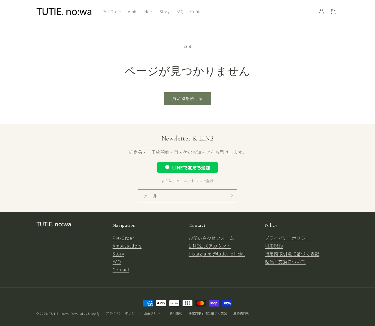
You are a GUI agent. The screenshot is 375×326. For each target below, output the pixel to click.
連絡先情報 (241, 313)
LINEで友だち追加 (191, 167)
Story (118, 253)
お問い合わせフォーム (211, 238)
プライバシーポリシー (287, 238)
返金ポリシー (153, 313)
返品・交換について (285, 261)
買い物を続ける (187, 98)
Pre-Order (123, 238)
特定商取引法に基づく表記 (292, 253)
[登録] (231, 195)
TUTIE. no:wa (59, 313)
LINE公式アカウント (210, 245)
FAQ (117, 261)
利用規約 (274, 245)
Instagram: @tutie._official (217, 253)
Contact (121, 269)
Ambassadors (127, 245)
